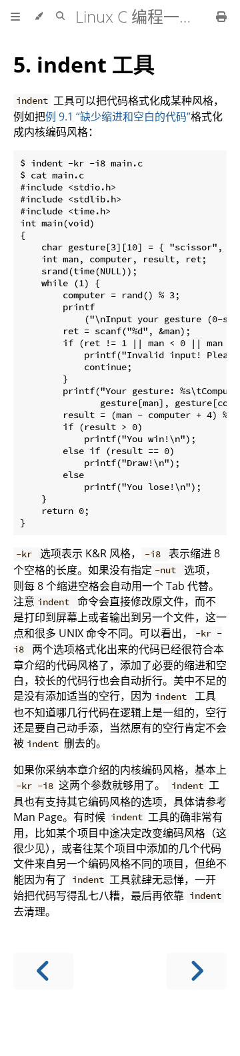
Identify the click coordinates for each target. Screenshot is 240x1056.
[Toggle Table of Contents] (15, 16)
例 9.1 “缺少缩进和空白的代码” (118, 116)
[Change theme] (38, 16)
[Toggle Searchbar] (60, 16)
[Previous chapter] (43, 971)
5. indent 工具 (84, 64)
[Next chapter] (197, 971)
